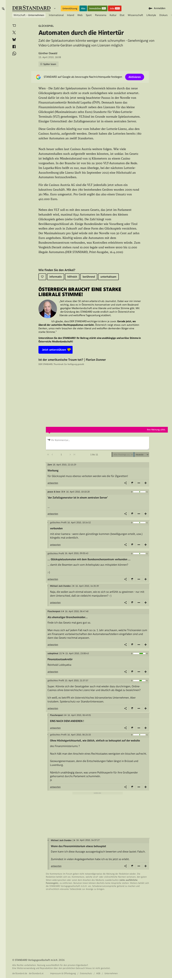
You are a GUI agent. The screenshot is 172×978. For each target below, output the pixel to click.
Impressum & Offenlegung (63, 973)
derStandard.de (19, 973)
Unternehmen (36, 15)
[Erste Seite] (48, 454)
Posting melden (132, 482)
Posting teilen (125, 482)
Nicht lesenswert (139, 482)
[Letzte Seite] (74, 454)
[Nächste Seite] (70, 454)
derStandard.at (36, 973)
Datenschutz (86, 973)
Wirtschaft (20, 15)
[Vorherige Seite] (52, 454)
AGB (98, 973)
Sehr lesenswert (145, 482)
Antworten (53, 483)
